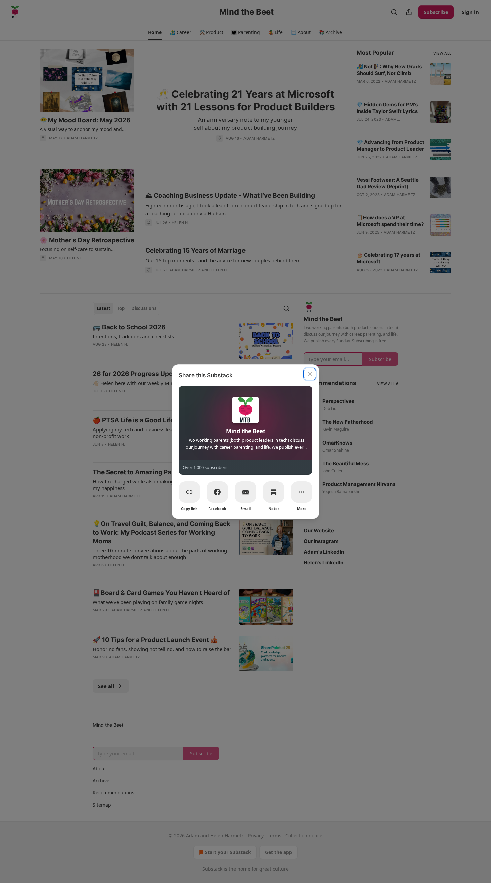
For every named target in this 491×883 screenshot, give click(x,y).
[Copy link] (189, 492)
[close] (309, 374)
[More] (301, 492)
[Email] (245, 492)
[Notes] (273, 492)
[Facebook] (217, 492)
